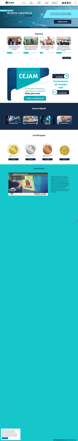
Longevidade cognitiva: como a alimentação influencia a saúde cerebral (47, 48)
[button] (6, 16)
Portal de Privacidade (14, 435)
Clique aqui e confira (44, 27)
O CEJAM (23, 2)
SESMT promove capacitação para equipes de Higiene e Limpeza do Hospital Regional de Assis (31, 48)
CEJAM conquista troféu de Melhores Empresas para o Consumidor (14, 48)
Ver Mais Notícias (66, 57)
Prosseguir (5, 438)
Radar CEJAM (9, 52)
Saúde (41, 52)
